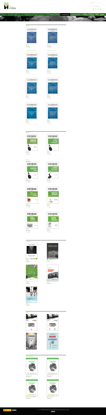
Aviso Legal (39, 409)
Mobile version (49, 50)
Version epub (34, 50)
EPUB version (54, 50)
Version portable (28, 50)
